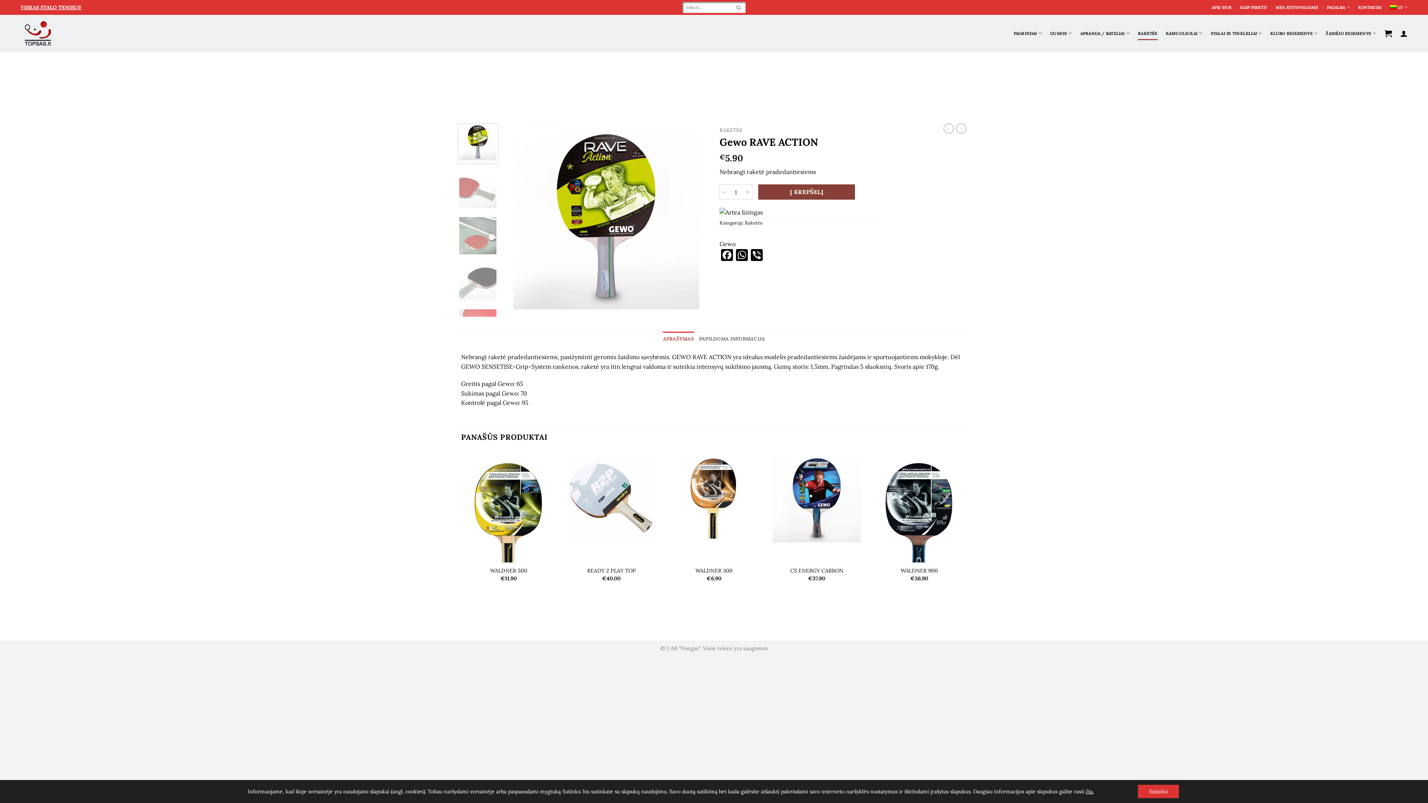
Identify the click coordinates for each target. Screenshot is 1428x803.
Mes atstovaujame (1297, 7)
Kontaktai (1370, 7)
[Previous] (517, 216)
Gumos (1058, 33)
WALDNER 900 (919, 570)
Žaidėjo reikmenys (1348, 33)
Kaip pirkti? (1253, 7)
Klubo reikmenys (1291, 33)
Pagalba (1336, 7)
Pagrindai (1025, 33)
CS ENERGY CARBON (816, 570)
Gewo (728, 244)
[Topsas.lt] (38, 33)
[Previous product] (961, 128)
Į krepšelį (807, 192)
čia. (1090, 791)
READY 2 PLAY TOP (611, 570)
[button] (1388, 33)
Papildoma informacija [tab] (732, 339)
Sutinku (1158, 791)
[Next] (695, 216)
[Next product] (948, 128)
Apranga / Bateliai (1102, 33)
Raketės (1148, 33)
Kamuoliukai (1181, 33)
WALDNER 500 (508, 570)
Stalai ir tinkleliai (1234, 33)
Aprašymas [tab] (678, 339)
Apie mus (1222, 7)
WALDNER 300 (714, 570)
